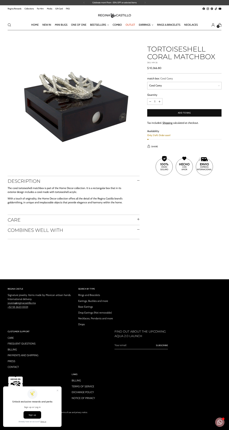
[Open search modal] (9, 25)
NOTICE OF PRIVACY (83, 398)
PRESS (11, 361)
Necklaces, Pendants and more (95, 318)
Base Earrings (85, 306)
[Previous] (84, 2)
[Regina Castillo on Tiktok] (216, 8)
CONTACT (13, 367)
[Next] (145, 2)
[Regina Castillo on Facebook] (203, 8)
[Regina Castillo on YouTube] (220, 8)
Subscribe (162, 345)
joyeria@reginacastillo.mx (22, 303)
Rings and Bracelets (89, 295)
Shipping (167, 122)
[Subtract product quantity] (150, 101)
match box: (160, 78)
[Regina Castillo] (114, 15)
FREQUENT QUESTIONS (22, 343)
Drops (81, 324)
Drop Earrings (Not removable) (95, 312)
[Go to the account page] (213, 25)
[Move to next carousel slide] (219, 268)
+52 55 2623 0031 (18, 307)
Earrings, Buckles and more (93, 300)
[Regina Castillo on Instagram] (207, 8)
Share (154, 146)
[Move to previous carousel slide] (211, 268)
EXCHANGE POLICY (83, 392)
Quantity (152, 95)
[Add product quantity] (159, 101)
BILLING (12, 349)
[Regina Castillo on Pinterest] (211, 8)
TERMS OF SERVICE (83, 386)
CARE (11, 337)
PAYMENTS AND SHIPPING (23, 355)
